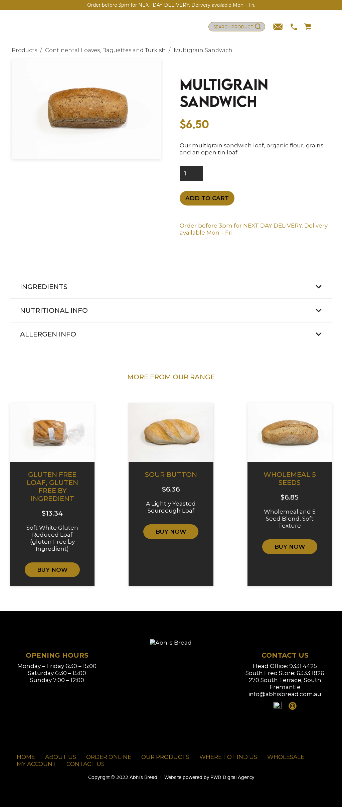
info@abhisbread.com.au (284, 694)
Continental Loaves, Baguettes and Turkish (105, 50)
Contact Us (85, 764)
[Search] (258, 26)
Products (24, 50)
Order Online (108, 757)
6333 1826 (310, 673)
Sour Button (171, 474)
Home (26, 757)
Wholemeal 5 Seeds (290, 478)
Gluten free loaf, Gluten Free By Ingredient (52, 486)
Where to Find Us (228, 757)
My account (36, 764)
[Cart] (305, 26)
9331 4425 (303, 666)
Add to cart (207, 198)
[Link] (44, 26)
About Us (60, 757)
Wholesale (285, 757)
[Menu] (322, 26)
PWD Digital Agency (232, 777)
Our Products (165, 757)
